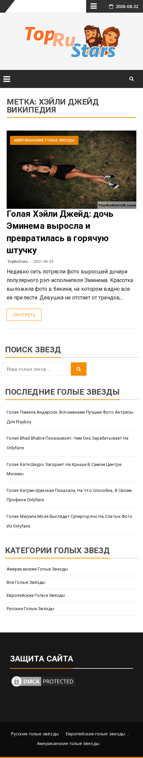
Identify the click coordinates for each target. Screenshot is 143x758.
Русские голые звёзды (30, 608)
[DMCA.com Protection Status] (43, 681)
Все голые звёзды (26, 582)
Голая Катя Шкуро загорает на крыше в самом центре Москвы (64, 469)
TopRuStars (17, 261)
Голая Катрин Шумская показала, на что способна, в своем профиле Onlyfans (69, 495)
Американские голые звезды (44, 140)
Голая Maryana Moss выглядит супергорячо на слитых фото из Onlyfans (69, 521)
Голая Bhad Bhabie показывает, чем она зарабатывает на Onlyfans (67, 443)
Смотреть (24, 315)
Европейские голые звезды (36, 595)
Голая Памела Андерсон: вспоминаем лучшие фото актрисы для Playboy (70, 417)
